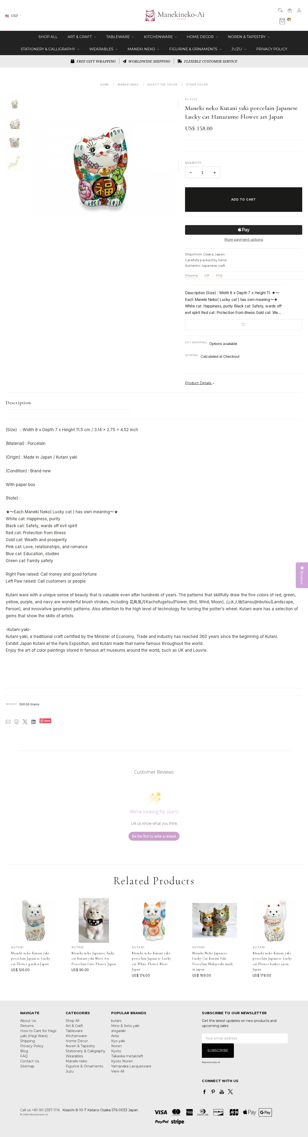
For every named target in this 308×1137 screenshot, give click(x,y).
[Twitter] (25, 721)
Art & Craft (80, 36)
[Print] (16, 721)
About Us (28, 1021)
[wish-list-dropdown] (243, 324)
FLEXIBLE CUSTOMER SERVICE (210, 61)
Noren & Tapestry (247, 36)
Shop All (48, 36)
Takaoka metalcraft (127, 1056)
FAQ (219, 275)
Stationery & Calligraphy (48, 49)
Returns (27, 1026)
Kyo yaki (118, 1041)
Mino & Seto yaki (125, 1026)
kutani (116, 1021)
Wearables (101, 49)
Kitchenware (159, 36)
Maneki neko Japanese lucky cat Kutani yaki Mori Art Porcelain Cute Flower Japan (93, 958)
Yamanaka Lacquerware (131, 1066)
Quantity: (193, 162)
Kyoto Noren (122, 1061)
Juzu (237, 49)
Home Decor (201, 36)
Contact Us (29, 1061)
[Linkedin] (33, 721)
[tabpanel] (33, 938)
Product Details (198, 383)
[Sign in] (299, 10)
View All (117, 1071)
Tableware (118, 36)
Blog (24, 1051)
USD (14, 15)
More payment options (243, 239)
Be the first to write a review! (154, 836)
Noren (116, 1046)
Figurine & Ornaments (193, 49)
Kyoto (116, 1051)
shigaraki (118, 1031)
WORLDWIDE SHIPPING (148, 61)
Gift (207, 275)
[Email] (8, 721)
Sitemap (27, 1066)
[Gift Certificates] (289, 10)
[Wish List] (53, 912)
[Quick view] (53, 901)
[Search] (280, 10)
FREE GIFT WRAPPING (96, 61)
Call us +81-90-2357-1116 (40, 1110)
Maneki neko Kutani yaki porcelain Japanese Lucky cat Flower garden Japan (30, 958)
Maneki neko (142, 49)
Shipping (191, 275)
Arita (115, 1036)
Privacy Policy (271, 49)
